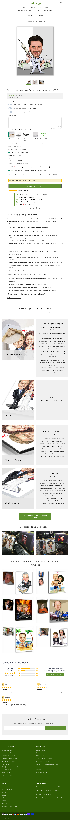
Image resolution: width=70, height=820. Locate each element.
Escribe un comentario (54, 674)
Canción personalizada (20, 13)
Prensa (4, 795)
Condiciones (40, 755)
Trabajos (4, 798)
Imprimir (39, 753)
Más (45, 13)
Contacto (4, 803)
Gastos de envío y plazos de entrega (47, 764)
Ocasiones (28, 15)
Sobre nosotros (40, 750)
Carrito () (60, 2)
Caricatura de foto (28, 7)
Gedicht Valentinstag (8, 778)
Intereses (53, 13)
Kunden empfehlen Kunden (10, 806)
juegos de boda (37, 13)
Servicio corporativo (8, 789)
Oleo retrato (47, 10)
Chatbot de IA (6, 772)
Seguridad (39, 769)
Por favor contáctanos (14, 298)
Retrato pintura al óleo (8, 755)
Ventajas (4, 800)
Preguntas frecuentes (8, 787)
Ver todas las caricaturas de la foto (35, 517)
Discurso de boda (7, 775)
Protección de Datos (42, 761)
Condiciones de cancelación (44, 758)
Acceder (53, 2)
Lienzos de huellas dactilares (28, 10)
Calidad (38, 767)
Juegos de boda (6, 769)
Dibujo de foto (6, 764)
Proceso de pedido (41, 772)
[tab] (28, 82)
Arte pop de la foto (7, 753)
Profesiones (39, 15)
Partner (4, 792)
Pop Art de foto (42, 7)
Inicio (25, 21)
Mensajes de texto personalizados (11, 767)
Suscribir (55, 728)
